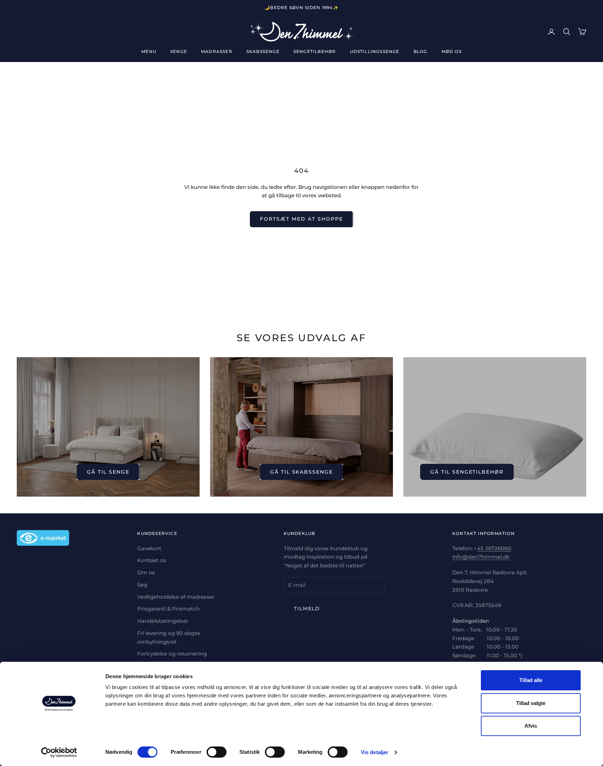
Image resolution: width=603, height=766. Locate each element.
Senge (178, 51)
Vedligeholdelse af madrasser (176, 596)
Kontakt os (151, 560)
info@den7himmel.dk (480, 556)
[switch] (216, 752)
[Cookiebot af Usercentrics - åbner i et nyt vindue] (59, 752)
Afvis (530, 726)
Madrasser (216, 51)
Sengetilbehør (314, 51)
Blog (420, 51)
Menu (148, 51)
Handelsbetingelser (162, 621)
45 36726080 (494, 548)
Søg (142, 584)
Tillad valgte (530, 703)
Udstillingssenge (375, 51)
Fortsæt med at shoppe (301, 219)
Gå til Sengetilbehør (467, 472)
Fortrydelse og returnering (172, 653)
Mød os (451, 51)
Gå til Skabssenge (301, 472)
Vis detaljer (374, 752)
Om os (146, 572)
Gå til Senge (108, 472)
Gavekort (149, 548)
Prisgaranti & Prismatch (168, 608)
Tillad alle (530, 680)
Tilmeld (307, 608)
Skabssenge (263, 51)
